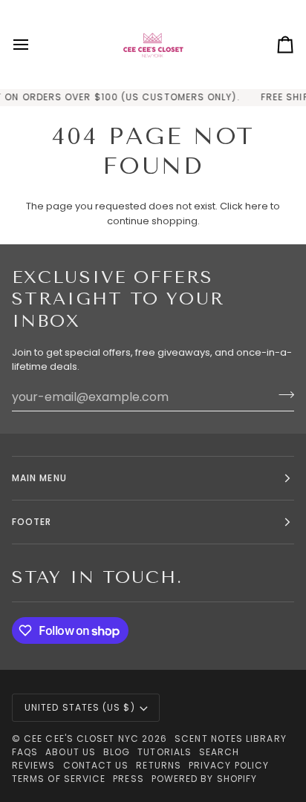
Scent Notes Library (231, 738)
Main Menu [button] (39, 478)
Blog (116, 752)
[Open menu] (34, 44)
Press (128, 778)
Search (219, 752)
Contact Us (96, 765)
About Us (70, 752)
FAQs (25, 752)
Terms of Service (58, 778)
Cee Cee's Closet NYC (81, 738)
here (256, 206)
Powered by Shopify (204, 778)
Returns (158, 765)
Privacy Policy (229, 765)
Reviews (34, 765)
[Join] (282, 395)
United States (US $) (80, 707)
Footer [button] (31, 521)
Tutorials (164, 752)
